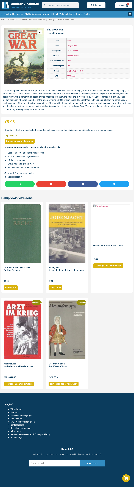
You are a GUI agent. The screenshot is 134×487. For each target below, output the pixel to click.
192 (68, 66)
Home (3, 19)
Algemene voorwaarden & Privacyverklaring (30, 434)
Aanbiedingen (16, 437)
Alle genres (15, 431)
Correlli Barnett (72, 51)
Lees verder (10, 287)
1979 (69, 61)
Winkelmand (16, 409)
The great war (72, 46)
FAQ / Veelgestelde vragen (22, 422)
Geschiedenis (21, 19)
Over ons (14, 412)
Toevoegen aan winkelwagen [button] (108, 265)
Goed (69, 40)
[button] (130, 14)
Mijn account (16, 418)
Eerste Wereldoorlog (38, 19)
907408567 (71, 76)
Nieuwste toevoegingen (21, 415)
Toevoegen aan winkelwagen (19, 141)
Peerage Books (73, 56)
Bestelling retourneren (20, 428)
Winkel (11, 19)
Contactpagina (17, 425)
